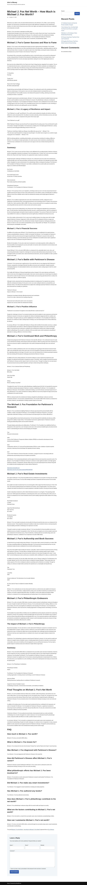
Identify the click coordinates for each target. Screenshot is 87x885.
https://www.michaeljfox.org (13, 467)
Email (26, 845)
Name (11, 845)
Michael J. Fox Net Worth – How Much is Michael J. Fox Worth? (25, 829)
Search (63, 11)
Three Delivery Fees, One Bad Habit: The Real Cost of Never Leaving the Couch (69, 29)
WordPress (18, 883)
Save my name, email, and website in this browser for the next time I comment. (28, 868)
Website (42, 845)
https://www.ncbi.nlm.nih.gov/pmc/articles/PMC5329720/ (19, 469)
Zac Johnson (51, 829)
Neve (8, 883)
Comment (12, 850)
